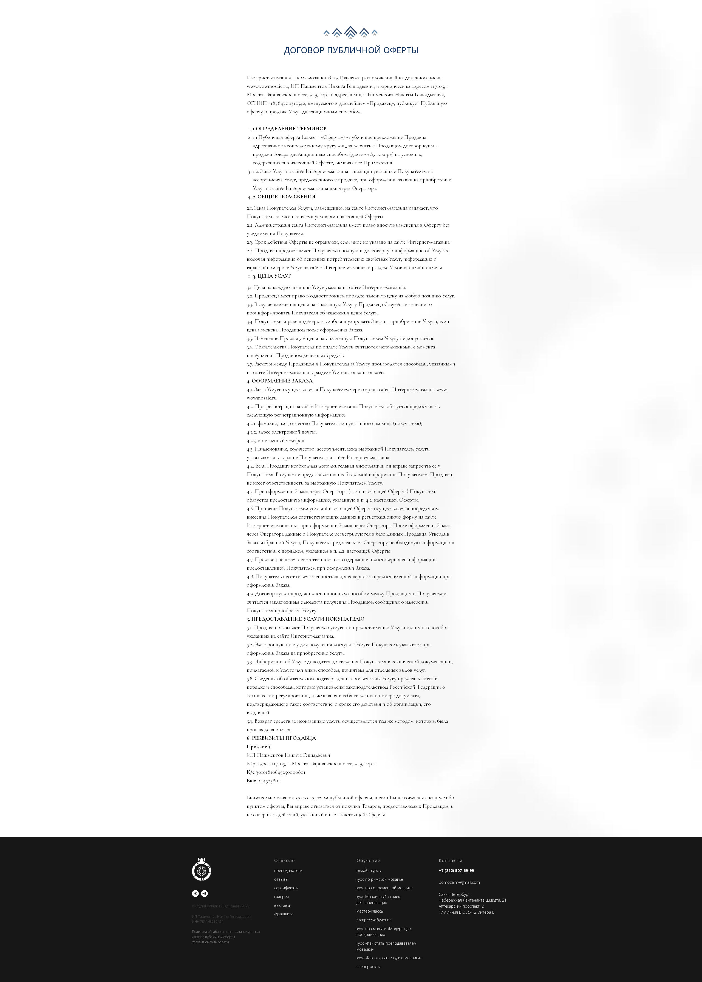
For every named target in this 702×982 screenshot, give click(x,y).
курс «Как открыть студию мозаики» (388, 957)
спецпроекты (368, 966)
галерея (281, 896)
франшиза (283, 913)
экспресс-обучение (374, 919)
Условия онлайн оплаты (210, 942)
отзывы (281, 879)
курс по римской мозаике (379, 879)
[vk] (195, 893)
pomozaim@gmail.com (459, 882)
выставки (282, 905)
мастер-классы (370, 911)
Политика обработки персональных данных (226, 931)
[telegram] (204, 893)
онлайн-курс (367, 870)
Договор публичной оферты (213, 937)
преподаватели (288, 870)
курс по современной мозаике (384, 887)
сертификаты (286, 887)
